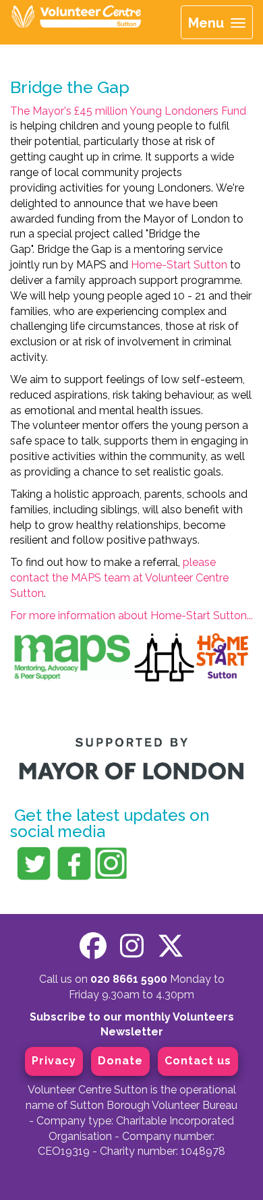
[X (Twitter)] (170, 946)
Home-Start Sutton (179, 264)
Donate (120, 1060)
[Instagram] (132, 946)
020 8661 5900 (128, 979)
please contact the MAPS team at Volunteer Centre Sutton (119, 578)
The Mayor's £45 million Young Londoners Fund (128, 111)
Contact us (198, 1060)
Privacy (54, 1060)
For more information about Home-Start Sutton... (131, 615)
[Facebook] (93, 946)
